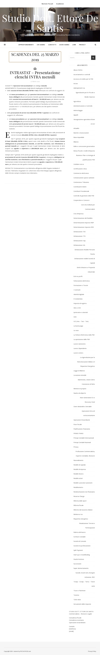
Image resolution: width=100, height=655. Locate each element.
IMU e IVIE (77, 308)
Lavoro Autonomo (80, 344)
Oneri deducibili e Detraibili (82, 406)
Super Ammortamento (81, 568)
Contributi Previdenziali (81, 191)
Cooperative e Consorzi (81, 200)
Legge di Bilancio (79, 371)
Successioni (77, 564)
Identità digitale (79, 294)
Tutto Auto (77, 599)
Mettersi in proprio (80, 389)
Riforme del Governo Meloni (83, 510)
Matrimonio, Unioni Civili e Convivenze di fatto (86, 382)
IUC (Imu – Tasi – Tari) (81, 321)
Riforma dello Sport (80, 501)
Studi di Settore (79, 559)
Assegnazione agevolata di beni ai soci (84, 121)
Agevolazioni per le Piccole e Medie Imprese (85, 94)
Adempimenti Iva (79, 88)
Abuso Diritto (78, 70)
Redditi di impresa (80, 469)
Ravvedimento (78, 460)
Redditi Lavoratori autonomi (83, 483)
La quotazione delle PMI (82, 339)
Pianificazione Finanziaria (82, 429)
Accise (76, 83)
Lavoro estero (78, 353)
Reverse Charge (79, 496)
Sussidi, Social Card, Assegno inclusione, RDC (85, 575)
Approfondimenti (26, 45)
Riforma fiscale (78, 505)
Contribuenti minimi (80, 187)
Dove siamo (64, 45)
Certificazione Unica (80, 169)
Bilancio (76, 142)
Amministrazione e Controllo (83, 106)
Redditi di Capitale (80, 465)
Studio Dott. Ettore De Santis (50, 23)
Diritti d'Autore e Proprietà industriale (86, 269)
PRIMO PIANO (78, 433)
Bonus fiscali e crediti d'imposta (84, 151)
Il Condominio (78, 299)
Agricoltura (77, 101)
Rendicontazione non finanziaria (84, 492)
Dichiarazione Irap (80, 241)
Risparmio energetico (81, 519)
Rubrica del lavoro (80, 532)
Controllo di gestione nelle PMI (84, 196)
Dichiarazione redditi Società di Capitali (84, 261)
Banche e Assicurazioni (81, 133)
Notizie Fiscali (47, 4)
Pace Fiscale (78, 424)
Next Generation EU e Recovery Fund (87, 400)
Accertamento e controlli (82, 74)
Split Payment (78, 550)
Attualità (76, 128)
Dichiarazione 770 (79, 236)
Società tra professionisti (82, 546)
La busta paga (78, 326)
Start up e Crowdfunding (82, 555)
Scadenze (60, 4)
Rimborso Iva (78, 514)
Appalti (76, 115)
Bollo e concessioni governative (84, 146)
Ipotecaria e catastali (81, 312)
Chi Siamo (41, 45)
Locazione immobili (80, 375)
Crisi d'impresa (78, 214)
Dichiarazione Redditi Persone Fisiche (85, 252)
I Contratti (77, 290)
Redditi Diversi (78, 474)
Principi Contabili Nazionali (82, 442)
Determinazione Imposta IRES (84, 227)
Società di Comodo (80, 541)
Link (74, 45)
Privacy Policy (92, 651)
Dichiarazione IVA (79, 245)
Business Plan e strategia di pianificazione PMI (85, 157)
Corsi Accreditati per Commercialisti (88, 207)
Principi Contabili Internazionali (84, 438)
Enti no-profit (78, 276)
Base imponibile (79, 137)
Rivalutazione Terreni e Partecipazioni (87, 525)
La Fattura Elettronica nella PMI (84, 335)
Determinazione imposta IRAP (84, 223)
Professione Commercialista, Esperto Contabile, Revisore (85, 453)
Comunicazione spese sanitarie (84, 178)
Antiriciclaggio (78, 110)
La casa (76, 330)
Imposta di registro (80, 303)
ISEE (75, 317)
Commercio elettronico (81, 173)
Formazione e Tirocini (81, 285)
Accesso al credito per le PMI (83, 79)
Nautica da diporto (80, 393)
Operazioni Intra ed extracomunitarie (88, 413)
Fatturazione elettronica (82, 281)
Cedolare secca (79, 164)
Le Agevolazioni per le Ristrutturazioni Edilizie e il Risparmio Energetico (86, 361)
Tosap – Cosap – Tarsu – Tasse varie (84, 584)
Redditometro (78, 487)
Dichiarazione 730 (79, 232)
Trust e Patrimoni (79, 590)
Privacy (82, 45)
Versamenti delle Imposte (82, 604)
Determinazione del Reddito (83, 218)
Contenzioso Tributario (81, 182)
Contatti (52, 45)
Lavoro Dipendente (80, 348)
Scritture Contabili (79, 537)
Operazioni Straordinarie (82, 420)
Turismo (76, 595)
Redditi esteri (78, 478)
